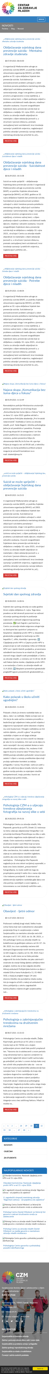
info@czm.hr (11, 1312)
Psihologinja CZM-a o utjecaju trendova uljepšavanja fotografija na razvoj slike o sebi (24, 809)
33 (4, 1130)
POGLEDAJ (25, 1317)
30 (31, 1126)
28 (21, 1126)
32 (42, 1126)
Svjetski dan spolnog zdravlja (22, 594)
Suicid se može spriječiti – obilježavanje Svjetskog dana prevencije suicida (22, 485)
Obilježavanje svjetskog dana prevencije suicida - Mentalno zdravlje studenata (22, 51)
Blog (13, 29)
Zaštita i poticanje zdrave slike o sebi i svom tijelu (20, 1340)
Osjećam (8, 1151)
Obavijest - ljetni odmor (19, 911)
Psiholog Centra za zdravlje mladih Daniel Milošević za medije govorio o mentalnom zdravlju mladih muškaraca (21, 1231)
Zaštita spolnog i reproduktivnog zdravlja (17, 1348)
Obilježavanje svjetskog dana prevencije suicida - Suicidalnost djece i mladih (24, 166)
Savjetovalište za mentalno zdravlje (15, 1336)
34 (10, 1130)
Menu (42, 20)
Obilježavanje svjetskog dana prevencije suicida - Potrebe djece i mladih (22, 281)
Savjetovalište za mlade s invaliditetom (16, 1351)
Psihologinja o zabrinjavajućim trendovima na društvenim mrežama (23, 1023)
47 (19, 1130)
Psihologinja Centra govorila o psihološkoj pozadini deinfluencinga (21, 1247)
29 (26, 1126)
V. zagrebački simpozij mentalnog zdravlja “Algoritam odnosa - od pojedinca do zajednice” (24, 1199)
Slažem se (40, 1368)
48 (24, 1130)
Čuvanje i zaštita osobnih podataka (15, 1355)
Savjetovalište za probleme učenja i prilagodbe (19, 1344)
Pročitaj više (11, 141)
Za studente (10, 1158)
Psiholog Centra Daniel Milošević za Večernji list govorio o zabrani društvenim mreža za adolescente (24, 1214)
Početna (5, 29)
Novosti (8, 1145)
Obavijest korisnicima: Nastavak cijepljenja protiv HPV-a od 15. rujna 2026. (22, 1184)
